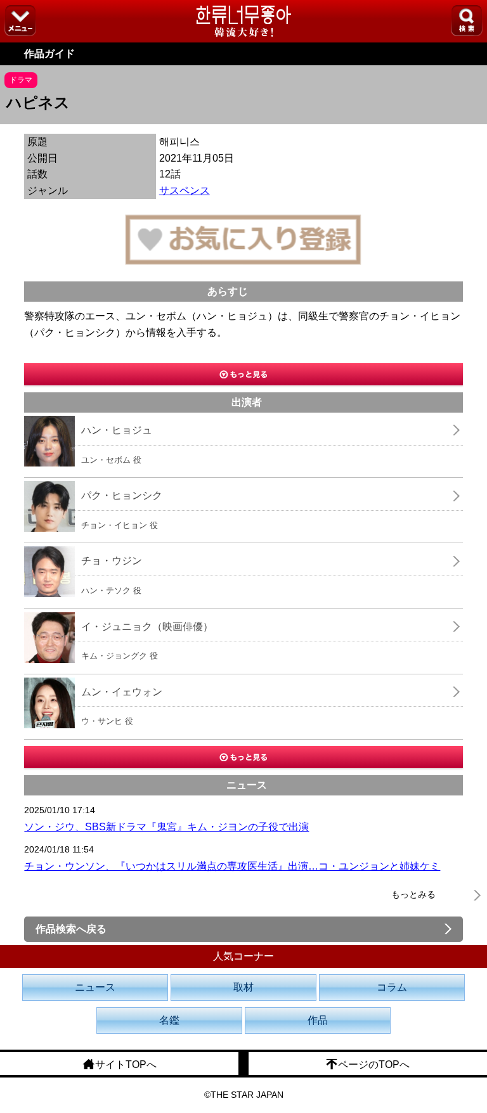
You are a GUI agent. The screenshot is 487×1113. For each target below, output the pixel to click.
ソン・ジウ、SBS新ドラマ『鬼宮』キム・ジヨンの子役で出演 (166, 826)
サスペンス (184, 190)
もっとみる (413, 894)
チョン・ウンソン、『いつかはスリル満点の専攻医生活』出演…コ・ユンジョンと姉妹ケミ (232, 866)
